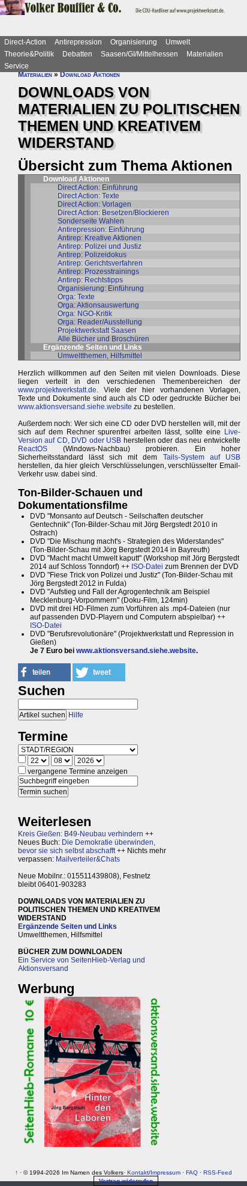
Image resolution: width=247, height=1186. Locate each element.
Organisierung (133, 42)
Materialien (204, 54)
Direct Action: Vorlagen (94, 204)
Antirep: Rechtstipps (90, 280)
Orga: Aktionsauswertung (98, 305)
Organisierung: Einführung (101, 288)
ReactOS (32, 449)
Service (16, 66)
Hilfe (75, 715)
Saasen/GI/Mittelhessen (139, 54)
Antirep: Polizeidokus (92, 255)
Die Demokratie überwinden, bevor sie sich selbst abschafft (86, 846)
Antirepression (78, 42)
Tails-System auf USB (201, 457)
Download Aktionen (90, 74)
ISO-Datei (147, 566)
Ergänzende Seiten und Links (67, 926)
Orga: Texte (76, 297)
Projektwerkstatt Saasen (97, 330)
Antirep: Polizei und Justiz (99, 246)
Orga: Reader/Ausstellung (100, 322)
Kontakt (138, 1172)
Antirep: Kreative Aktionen (99, 238)
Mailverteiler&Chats (88, 859)
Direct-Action (25, 42)
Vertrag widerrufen (126, 1181)
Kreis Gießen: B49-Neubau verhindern (80, 834)
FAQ (192, 1172)
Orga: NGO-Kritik (85, 313)
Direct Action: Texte (88, 196)
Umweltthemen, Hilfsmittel (100, 355)
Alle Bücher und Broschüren (103, 339)
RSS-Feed (217, 1172)
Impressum (165, 1172)
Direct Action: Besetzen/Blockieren (113, 212)
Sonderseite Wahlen (91, 221)
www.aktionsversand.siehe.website (75, 407)
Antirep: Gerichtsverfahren (100, 263)
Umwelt (177, 42)
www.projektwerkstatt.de (57, 390)
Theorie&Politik (29, 54)
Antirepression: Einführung (101, 229)
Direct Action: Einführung (98, 187)
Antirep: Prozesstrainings (98, 271)
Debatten (77, 54)
